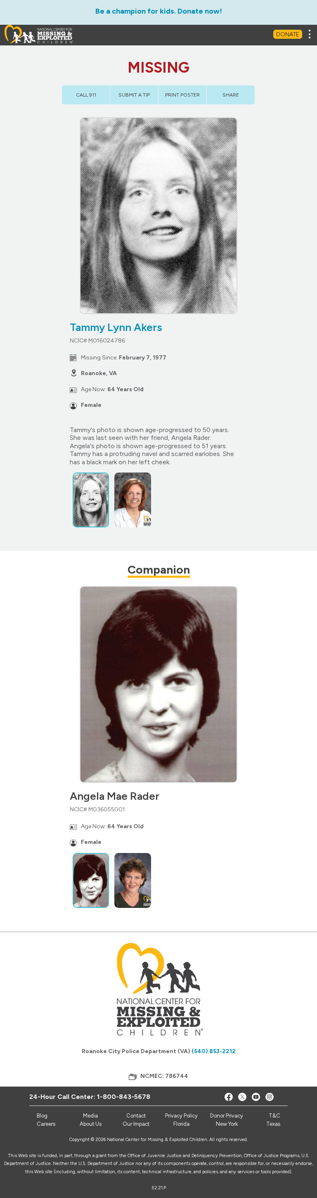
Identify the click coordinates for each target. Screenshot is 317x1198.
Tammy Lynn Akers (116, 327)
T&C (274, 1116)
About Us (91, 1124)
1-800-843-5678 (123, 1097)
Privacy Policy (181, 1116)
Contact (136, 1116)
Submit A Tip (134, 95)
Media (90, 1116)
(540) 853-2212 (214, 1051)
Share (230, 95)
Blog (42, 1116)
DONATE (287, 34)
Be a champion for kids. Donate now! (158, 11)
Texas (273, 1124)
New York (227, 1124)
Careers (46, 1124)
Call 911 (86, 95)
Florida (181, 1124)
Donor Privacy (226, 1116)
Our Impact (136, 1124)
